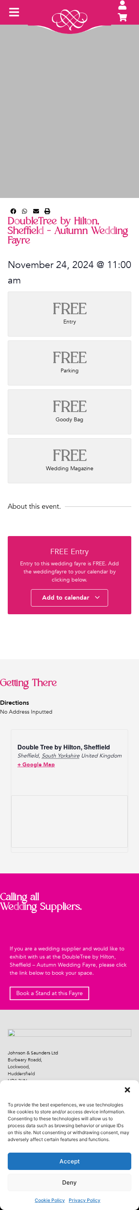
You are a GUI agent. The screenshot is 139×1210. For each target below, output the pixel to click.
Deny (69, 1182)
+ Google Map (36, 764)
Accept (69, 1161)
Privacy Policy (84, 1200)
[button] (127, 1090)
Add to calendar (66, 597)
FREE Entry (69, 551)
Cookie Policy (50, 1200)
